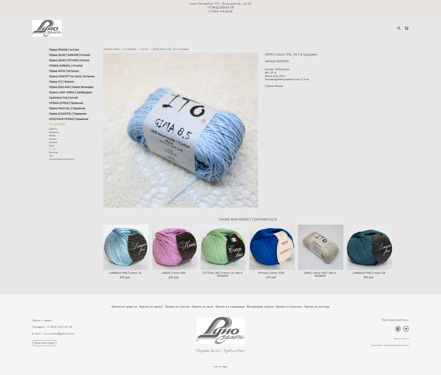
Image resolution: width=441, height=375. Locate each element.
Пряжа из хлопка (177, 306)
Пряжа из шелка (151, 306)
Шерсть (53, 129)
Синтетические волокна (61, 159)
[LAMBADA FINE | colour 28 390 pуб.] (369, 247)
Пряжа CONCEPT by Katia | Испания (72, 76)
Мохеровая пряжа (260, 306)
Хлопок (52, 149)
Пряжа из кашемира (230, 306)
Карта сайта (401, 338)
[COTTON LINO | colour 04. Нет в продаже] (223, 247)
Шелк (52, 146)
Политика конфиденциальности (390, 345)
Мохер (52, 136)
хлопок (144, 49)
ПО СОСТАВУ (57, 124)
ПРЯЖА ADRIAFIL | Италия (66, 65)
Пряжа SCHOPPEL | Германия (67, 113)
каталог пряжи (111, 49)
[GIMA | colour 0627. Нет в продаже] (320, 247)
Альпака (53, 142)
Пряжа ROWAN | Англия (64, 49)
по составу (130, 49)
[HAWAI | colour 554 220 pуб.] (174, 247)
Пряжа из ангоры (317, 306)
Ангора (52, 139)
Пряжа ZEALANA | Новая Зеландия (71, 87)
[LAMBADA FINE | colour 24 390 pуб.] (125, 247)
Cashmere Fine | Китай (63, 97)
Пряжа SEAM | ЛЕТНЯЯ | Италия (69, 60)
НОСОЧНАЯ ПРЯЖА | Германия (68, 119)
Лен (51, 156)
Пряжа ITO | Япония (61, 81)
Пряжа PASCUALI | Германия (67, 108)
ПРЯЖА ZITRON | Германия (66, 103)
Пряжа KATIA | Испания (64, 71)
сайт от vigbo (220, 367)
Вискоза (53, 152)
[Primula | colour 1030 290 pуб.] (272, 247)
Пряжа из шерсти (124, 306)
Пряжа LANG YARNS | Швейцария (70, 92)
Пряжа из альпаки (289, 306)
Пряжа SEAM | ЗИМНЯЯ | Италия (69, 55)
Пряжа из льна (202, 306)
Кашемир (54, 132)
